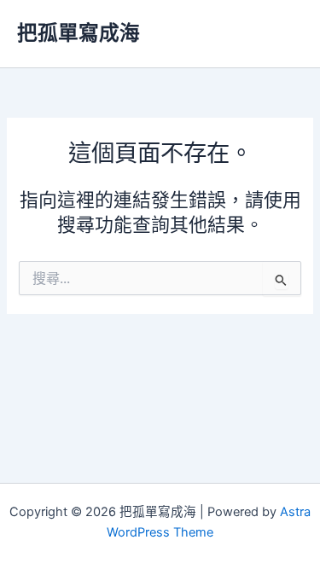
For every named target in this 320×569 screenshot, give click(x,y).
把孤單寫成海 (78, 32)
